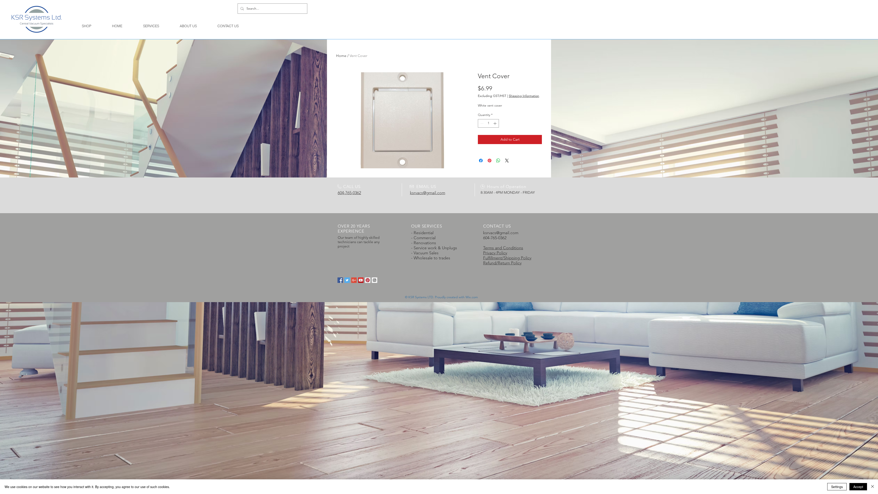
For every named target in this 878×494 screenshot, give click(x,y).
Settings (837, 486)
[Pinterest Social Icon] (367, 280)
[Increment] (495, 123)
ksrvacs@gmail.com (500, 232)
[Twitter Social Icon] (347, 280)
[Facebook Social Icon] (340, 280)
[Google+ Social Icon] (354, 280)
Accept (858, 486)
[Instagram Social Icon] (374, 280)
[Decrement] (481, 123)
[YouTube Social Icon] (361, 280)
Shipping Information (524, 96)
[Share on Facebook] (481, 160)
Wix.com (472, 297)
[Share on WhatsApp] (498, 160)
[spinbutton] (488, 123)
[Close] (872, 486)
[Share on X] (507, 160)
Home (341, 56)
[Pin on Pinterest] (489, 160)
